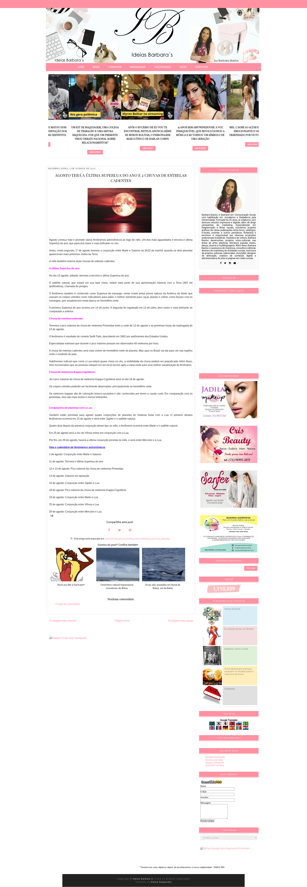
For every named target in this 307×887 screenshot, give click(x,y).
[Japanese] (226, 724)
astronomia (111, 538)
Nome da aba (23, 3)
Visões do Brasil (232, 609)
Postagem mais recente (62, 620)
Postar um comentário (67, 604)
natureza (155, 538)
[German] (226, 728)
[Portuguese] (245, 724)
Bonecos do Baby (214, 760)
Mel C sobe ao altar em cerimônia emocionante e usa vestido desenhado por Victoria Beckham (232, 131)
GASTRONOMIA (162, 67)
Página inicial (122, 620)
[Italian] (239, 728)
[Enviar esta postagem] (51, 515)
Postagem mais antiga (180, 620)
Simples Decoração (215, 757)
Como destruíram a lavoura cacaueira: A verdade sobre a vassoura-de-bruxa (239, 671)
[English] (212, 728)
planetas (165, 538)
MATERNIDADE (138, 67)
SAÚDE (183, 67)
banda (232, 139)
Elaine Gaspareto (161, 882)
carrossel (74, 146)
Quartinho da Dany (214, 765)
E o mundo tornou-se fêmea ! (239, 629)
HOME (81, 67)
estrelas (129, 538)
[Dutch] (245, 728)
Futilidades (229, 689)
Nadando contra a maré (236, 649)
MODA (96, 67)
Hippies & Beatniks (214, 762)
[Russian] (239, 724)
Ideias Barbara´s (143, 879)
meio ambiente (142, 538)
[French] (219, 728)
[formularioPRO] (211, 783)
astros (121, 538)
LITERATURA (115, 67)
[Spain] (232, 728)
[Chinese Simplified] (232, 724)
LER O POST (74, 152)
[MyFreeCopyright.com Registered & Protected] (224, 848)
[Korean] (219, 724)
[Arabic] (212, 724)
